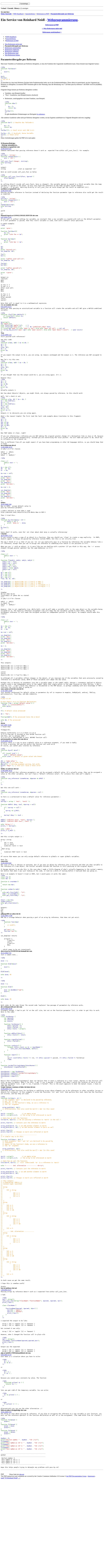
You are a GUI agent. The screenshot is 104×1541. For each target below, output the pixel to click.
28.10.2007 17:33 (6, 535)
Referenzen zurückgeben (13, 48)
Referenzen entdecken (12, 49)
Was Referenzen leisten (12, 55)
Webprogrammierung (62, 20)
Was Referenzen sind (11, 53)
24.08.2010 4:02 (6, 191)
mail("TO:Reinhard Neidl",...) (10, 1478)
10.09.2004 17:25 (6, 1089)
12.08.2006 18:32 (6, 770)
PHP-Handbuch (18, 14)
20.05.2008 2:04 (6, 504)
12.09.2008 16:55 (6, 447)
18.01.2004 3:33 (6, 1412)
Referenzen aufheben (11, 51)
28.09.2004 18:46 (6, 1009)
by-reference (41, 114)
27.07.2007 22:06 (6, 691)
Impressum (91, 1476)
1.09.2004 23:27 (6, 1290)
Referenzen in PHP (43, 14)
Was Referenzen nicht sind (13, 44)
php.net (21, 1474)
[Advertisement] (7, 1509)
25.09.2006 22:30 (6, 741)
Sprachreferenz (30, 14)
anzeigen (25, 8)
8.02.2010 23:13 (6, 307)
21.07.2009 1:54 (6, 335)
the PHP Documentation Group (76, 1476)
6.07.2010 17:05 (6, 217)
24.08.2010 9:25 (6, 149)
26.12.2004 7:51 (6, 953)
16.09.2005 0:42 (6, 863)
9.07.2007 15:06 (6, 725)
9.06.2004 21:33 (6, 1355)
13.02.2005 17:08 (6, 916)
